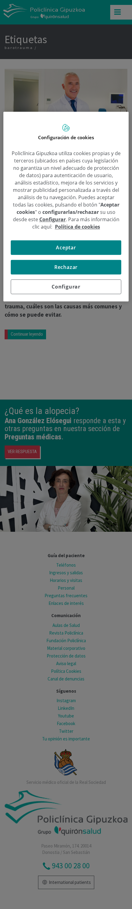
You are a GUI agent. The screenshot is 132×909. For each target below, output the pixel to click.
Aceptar (66, 247)
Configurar (66, 286)
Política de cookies (77, 226)
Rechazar (66, 267)
